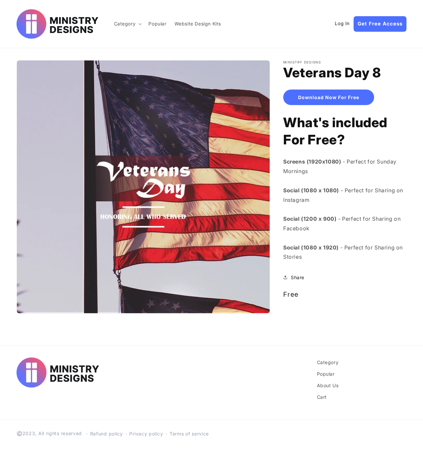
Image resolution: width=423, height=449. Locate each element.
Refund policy (106, 433)
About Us (328, 385)
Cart (322, 397)
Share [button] (297, 277)
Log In (342, 23)
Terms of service (189, 433)
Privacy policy (146, 433)
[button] (127, 24)
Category (328, 362)
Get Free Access (380, 23)
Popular (326, 374)
